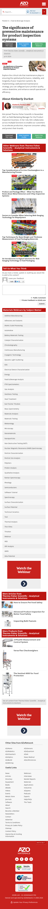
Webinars (27, 773)
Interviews (28, 776)
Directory (8, 779)
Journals (8, 799)
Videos (7, 791)
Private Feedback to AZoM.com (34, 300)
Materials (27, 782)
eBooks (8, 788)
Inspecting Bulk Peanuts (25, 621)
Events (7, 793)
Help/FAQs (28, 799)
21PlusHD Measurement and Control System (27, 640)
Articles (8, 776)
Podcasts (27, 793)
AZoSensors (28, 748)
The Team (27, 802)
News (7, 773)
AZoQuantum (29, 751)
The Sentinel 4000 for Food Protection (26, 674)
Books (7, 785)
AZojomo (27, 791)
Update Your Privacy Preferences (25, 902)
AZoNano (8, 748)
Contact (8, 817)
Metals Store (10, 796)
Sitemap (8, 828)
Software (8, 802)
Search (7, 808)
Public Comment (39, 298)
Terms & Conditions (12, 822)
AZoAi (26, 754)
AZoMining (9, 763)
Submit (42, 304)
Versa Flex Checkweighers (26, 650)
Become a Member (12, 811)
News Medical (29, 757)
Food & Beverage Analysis (20, 21)
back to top (40, 842)
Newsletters (9, 814)
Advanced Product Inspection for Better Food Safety (29, 612)
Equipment (9, 782)
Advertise (8, 820)
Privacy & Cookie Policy (13, 825)
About (7, 805)
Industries (28, 788)
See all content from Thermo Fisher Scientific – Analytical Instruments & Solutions (24, 702)
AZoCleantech (10, 754)
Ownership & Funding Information (13, 835)
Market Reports (29, 779)
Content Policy (10, 831)
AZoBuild (8, 760)
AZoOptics (9, 757)
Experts (27, 796)
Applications (28, 785)
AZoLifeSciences (30, 760)
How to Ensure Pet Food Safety (28, 602)
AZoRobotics (10, 751)
